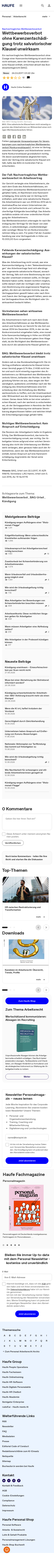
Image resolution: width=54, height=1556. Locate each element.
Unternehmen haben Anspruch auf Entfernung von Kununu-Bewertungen (26, 732)
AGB (44, 1284)
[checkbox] (3, 834)
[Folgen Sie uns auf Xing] (9, 1480)
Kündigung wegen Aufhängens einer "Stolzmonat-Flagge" (27, 523)
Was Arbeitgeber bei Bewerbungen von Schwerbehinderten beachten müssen (25, 602)
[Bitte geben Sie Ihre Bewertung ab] (19, 78)
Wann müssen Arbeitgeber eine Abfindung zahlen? (26, 628)
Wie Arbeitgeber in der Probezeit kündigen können (26, 641)
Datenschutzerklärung (20, 1289)
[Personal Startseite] (9, 5)
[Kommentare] (28, 77)
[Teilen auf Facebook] (14, 137)
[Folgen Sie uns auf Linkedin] (4, 1480)
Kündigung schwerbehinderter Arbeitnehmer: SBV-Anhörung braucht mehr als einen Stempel (27, 695)
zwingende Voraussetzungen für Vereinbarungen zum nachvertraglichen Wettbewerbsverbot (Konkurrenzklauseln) (26, 144)
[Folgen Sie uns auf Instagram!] (14, 1480)
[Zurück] (38, 927)
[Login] (49, 5)
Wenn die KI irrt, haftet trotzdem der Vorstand (23, 710)
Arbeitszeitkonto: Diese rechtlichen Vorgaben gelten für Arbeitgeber (26, 615)
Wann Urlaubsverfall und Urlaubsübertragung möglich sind (26, 575)
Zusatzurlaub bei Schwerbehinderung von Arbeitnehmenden (26, 562)
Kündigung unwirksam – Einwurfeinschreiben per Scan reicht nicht (26, 668)
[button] (13, 843)
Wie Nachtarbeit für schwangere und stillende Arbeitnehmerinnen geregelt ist (26, 771)
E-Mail (5, 1272)
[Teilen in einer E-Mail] (4, 137)
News (6, 73)
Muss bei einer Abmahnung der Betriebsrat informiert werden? (27, 681)
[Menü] (21, 5)
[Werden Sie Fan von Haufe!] (18, 1480)
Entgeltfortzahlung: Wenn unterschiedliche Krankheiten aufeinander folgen (26, 536)
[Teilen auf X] (9, 137)
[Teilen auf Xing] (19, 137)
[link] (6, 16)
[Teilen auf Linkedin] (24, 137)
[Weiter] (46, 927)
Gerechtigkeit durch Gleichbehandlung (24, 721)
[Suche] (42, 5)
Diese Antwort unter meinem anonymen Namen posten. (29, 835)
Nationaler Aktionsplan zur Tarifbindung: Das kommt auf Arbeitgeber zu (25, 745)
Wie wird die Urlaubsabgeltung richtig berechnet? (24, 589)
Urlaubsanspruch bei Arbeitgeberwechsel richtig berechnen (26, 549)
